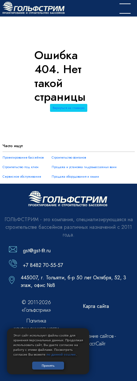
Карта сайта (96, 306)
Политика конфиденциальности (36, 324)
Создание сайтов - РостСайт (96, 339)
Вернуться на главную (68, 107)
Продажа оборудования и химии (75, 176)
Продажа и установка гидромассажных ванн (84, 167)
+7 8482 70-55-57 (43, 265)
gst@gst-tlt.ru (37, 250)
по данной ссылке (61, 354)
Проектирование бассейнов (23, 157)
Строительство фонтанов (69, 157)
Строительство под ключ (21, 167)
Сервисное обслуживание (22, 176)
